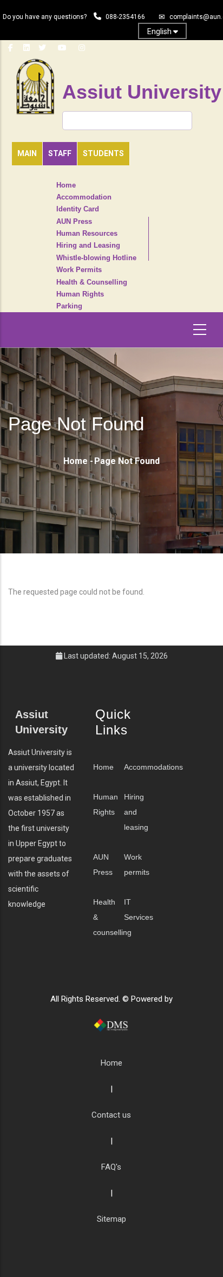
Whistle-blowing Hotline (96, 258)
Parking (69, 306)
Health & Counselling (91, 282)
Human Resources (86, 233)
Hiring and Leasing (88, 245)
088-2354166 (125, 17)
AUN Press (74, 221)
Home (66, 185)
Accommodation (84, 197)
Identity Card (77, 209)
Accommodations (153, 767)
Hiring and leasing (136, 811)
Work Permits (79, 270)
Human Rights (80, 294)
